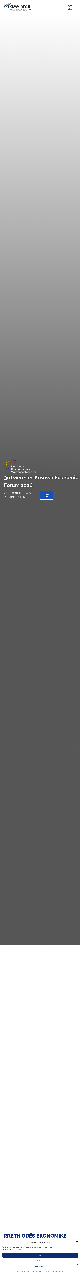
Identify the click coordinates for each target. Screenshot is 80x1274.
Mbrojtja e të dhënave (31, 1271)
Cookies (20, 1271)
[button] (77, 1243)
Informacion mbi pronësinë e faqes (51, 1271)
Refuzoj (40, 1261)
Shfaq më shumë (40, 1267)
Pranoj (40, 1255)
